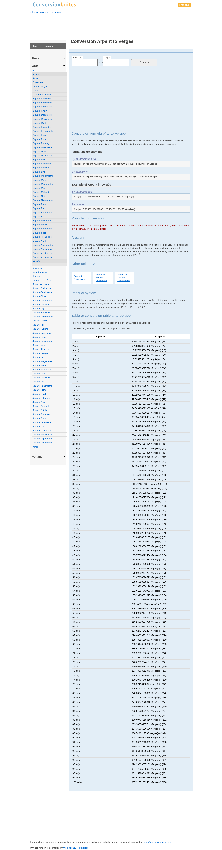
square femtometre (43, 131)
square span (39, 232)
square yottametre (42, 249)
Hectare (37, 90)
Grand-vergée (40, 86)
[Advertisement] (111, 24)
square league (41, 167)
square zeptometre (43, 253)
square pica (39, 216)
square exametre (42, 127)
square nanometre (43, 200)
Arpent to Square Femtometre (123, 277)
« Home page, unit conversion (45, 12)
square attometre (42, 98)
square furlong (41, 143)
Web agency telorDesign (75, 847)
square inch (39, 159)
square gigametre (42, 147)
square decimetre (42, 119)
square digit (39, 123)
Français (184, 4)
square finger (40, 135)
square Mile (39, 188)
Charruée (38, 82)
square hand (40, 151)
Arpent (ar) (77, 58)
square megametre (43, 175)
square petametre (42, 212)
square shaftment (42, 228)
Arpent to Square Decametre (101, 277)
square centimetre (42, 106)
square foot (39, 139)
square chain (40, 110)
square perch (40, 208)
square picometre (42, 220)
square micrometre (43, 184)
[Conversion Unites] (54, 4)
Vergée (107, 58)
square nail (39, 196)
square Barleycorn (42, 102)
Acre (34, 70)
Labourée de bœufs (43, 94)
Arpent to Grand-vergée (81, 277)
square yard (39, 241)
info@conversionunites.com (158, 842)
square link (39, 171)
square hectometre (43, 155)
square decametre (42, 115)
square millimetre (42, 192)
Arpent (36, 74)
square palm (39, 204)
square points (40, 224)
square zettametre (42, 257)
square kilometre (42, 163)
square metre (40, 180)
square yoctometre (43, 245)
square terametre (42, 236)
